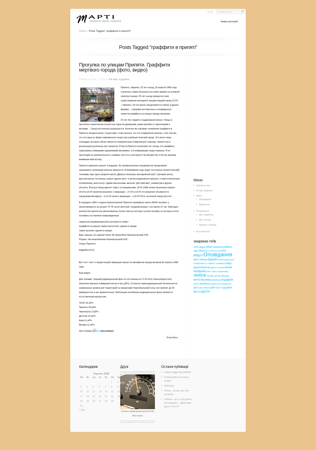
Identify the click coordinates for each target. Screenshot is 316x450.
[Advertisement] (220, 119)
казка (228, 267)
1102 (195, 247)
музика (206, 279)
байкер (203, 259)
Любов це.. (169, 385)
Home (82, 30)
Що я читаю (205, 220)
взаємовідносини (226, 259)
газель (211, 263)
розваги (204, 283)
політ (196, 283)
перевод (215, 279)
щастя (205, 291)
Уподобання (202, 211)
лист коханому (220, 271)
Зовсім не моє (203, 185)
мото (196, 279)
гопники (219, 263)
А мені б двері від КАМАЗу (177, 372)
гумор (228, 263)
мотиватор (223, 275)
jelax (209, 246)
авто (196, 259)
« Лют (82, 410)
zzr (215, 250)
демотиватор (201, 267)
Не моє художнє (119, 79)
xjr (206, 250)
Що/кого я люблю (207, 225)
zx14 (210, 250)
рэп (195, 287)
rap (195, 250)
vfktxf (201, 250)
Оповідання (205, 199)
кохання (199, 271)
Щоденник (204, 204)
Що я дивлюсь (206, 214)
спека (206, 287)
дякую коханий (217, 267)
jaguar (202, 247)
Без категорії (203, 231)
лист (208, 271)
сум (212, 287)
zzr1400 (222, 250)
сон (200, 287)
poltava (227, 246)
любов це (211, 275)
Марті (199, 195)
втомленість (200, 263)
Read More (172, 337)
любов (199, 275)
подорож (227, 279)
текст (218, 287)
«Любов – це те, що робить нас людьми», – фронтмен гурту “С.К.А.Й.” (178, 403)
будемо (213, 259)
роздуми (214, 284)
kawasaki (218, 247)
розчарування (224, 284)
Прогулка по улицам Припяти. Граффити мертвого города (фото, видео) (124, 67)
